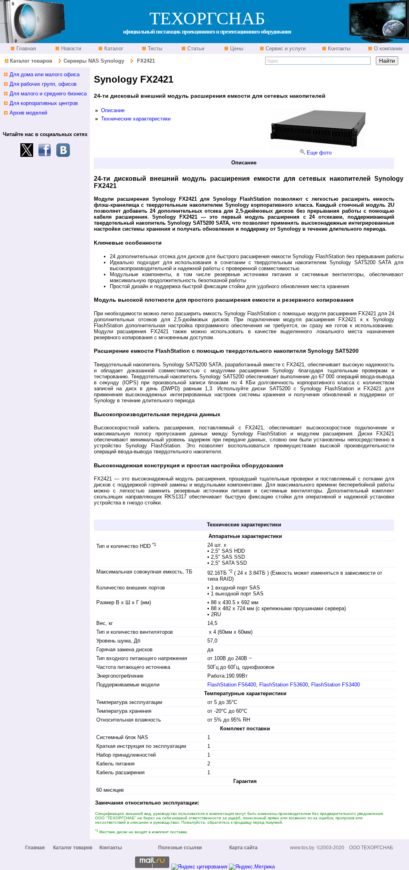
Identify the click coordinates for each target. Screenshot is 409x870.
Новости (70, 48)
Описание (113, 110)
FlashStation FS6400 (231, 685)
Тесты (154, 48)
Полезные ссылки (180, 847)
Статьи (195, 48)
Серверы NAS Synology (95, 61)
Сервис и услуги (285, 48)
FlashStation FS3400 (335, 685)
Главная (25, 48)
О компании (387, 48)
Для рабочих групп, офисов (43, 84)
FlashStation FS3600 (283, 685)
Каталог (113, 48)
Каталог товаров (31, 61)
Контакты (338, 48)
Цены (235, 48)
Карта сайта (243, 847)
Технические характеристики (136, 119)
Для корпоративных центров (44, 103)
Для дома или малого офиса (44, 74)
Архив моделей (28, 113)
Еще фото (319, 153)
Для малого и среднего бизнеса (48, 94)
